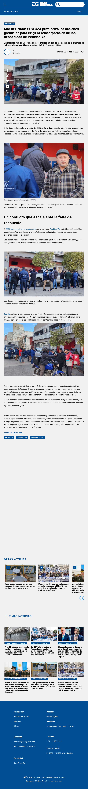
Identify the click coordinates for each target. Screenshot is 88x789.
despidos (9, 437)
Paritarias (17, 721)
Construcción (64, 12)
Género (16, 726)
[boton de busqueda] (58, 4)
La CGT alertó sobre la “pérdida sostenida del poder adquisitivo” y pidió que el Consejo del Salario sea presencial (42, 651)
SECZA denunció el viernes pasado (21, 229)
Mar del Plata (37, 437)
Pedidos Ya (22, 437)
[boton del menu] (4, 4)
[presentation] (82, 598)
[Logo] (42, 5)
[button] (7, 71)
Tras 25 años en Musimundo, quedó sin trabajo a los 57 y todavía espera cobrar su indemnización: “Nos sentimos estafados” (16, 651)
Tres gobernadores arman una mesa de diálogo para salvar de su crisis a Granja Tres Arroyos (20, 586)
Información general (21, 717)
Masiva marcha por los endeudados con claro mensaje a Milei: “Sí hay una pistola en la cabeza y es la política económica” (53, 587)
